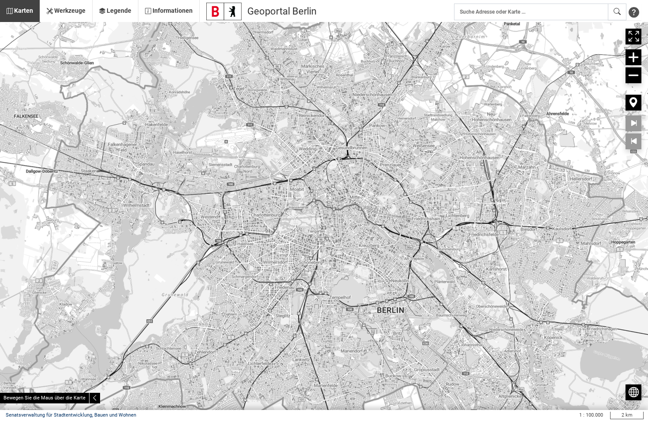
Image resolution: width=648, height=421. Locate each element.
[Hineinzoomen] (633, 57)
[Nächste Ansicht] (633, 123)
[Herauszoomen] (633, 75)
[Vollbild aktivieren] (633, 36)
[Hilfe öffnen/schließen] (633, 12)
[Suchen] (617, 12)
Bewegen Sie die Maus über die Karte (45, 398)
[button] (20, 11)
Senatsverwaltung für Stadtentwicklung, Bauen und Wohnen (71, 415)
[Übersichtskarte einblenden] (633, 392)
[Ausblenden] (94, 398)
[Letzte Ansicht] (633, 141)
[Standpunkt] (633, 103)
